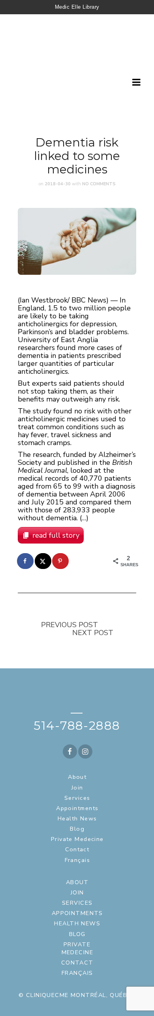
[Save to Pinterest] (61, 561)
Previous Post (69, 625)
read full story (55, 535)
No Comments (99, 184)
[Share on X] (43, 561)
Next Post (92, 632)
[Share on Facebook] (26, 561)
